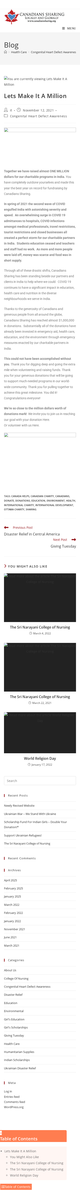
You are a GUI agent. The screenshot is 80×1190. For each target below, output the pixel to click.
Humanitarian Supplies (19, 1052)
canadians (62, 496)
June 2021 (10, 937)
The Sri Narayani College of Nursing (40, 627)
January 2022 (12, 921)
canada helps (20, 496)
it (11, 110)
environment (56, 500)
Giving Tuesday (14, 1035)
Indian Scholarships (17, 1060)
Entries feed (12, 1097)
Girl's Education (14, 1019)
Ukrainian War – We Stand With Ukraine (30, 814)
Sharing (31, 509)
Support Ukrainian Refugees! (23, 835)
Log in (8, 1091)
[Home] (5, 52)
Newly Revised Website (19, 806)
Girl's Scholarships (16, 1027)
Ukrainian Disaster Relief (20, 1068)
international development (54, 505)
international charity (19, 505)
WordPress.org (14, 1107)
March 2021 (11, 945)
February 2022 (13, 913)
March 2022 (11, 905)
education (38, 500)
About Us (10, 970)
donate (9, 500)
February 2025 (13, 888)
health (70, 500)
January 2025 (12, 896)
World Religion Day (40, 758)
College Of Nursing (16, 978)
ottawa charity (14, 509)
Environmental (14, 1011)
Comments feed (14, 1102)
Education (10, 1003)
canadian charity (42, 496)
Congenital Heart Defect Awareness (38, 116)
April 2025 (10, 880)
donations (22, 500)
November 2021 (14, 929)
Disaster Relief (13, 995)
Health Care (12, 1044)
